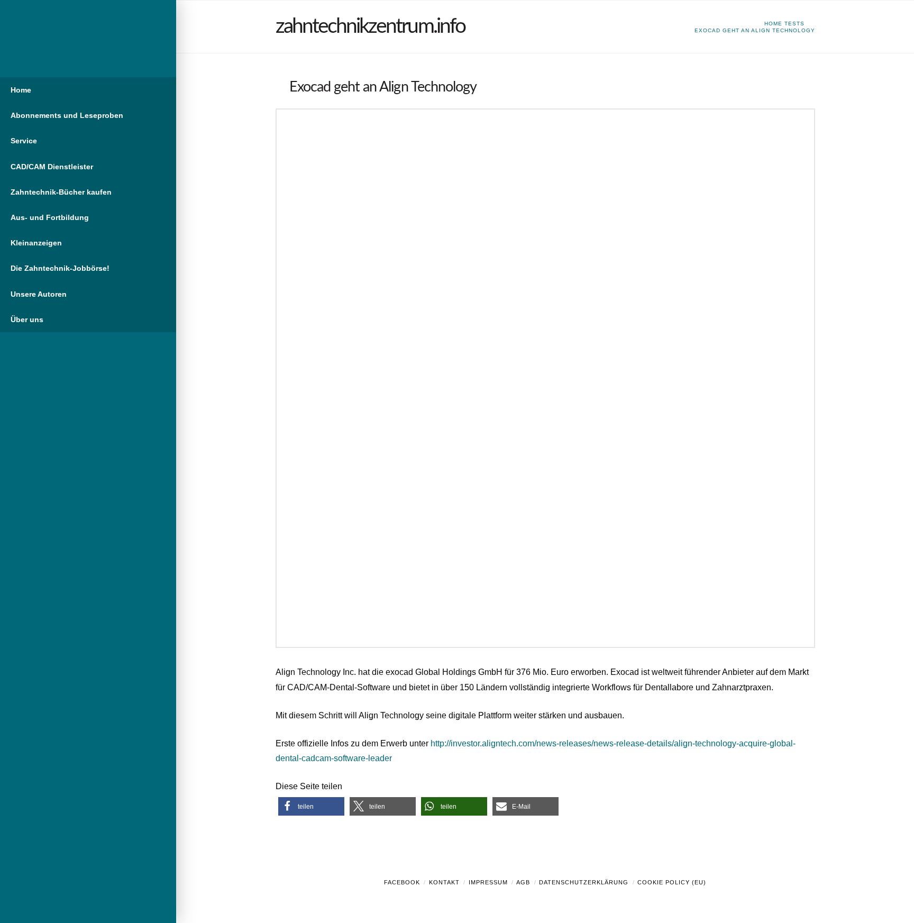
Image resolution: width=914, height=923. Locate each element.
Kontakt (444, 882)
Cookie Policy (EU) (671, 882)
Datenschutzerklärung (583, 882)
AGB (523, 882)
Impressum (488, 882)
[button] (311, 806)
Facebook (402, 882)
